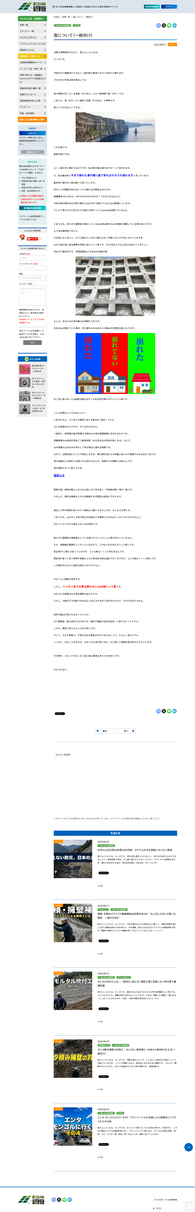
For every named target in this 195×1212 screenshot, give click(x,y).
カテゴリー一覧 (27, 31)
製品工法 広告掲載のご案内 (32, 119)
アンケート (25, 106)
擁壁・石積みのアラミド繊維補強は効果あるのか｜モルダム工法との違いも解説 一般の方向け (137, 915)
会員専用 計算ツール (30, 56)
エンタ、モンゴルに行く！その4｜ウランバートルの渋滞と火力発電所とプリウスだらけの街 (137, 1119)
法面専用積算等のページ (31, 62)
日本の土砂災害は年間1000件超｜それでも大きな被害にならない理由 (135, 850)
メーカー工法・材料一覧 (31, 68)
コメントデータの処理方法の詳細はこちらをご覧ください (135, 818)
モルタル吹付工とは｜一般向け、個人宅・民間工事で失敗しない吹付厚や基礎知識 (137, 983)
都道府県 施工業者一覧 (30, 88)
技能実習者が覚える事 (30, 100)
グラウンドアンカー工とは (32, 43)
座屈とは (59, 475)
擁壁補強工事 (104, 1045)
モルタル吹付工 (123, 977)
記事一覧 (24, 24)
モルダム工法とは (28, 37)
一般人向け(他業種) (62, 25)
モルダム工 (103, 909)
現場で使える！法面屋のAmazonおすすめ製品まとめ (32, 78)
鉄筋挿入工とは (27, 49)
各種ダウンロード (28, 94)
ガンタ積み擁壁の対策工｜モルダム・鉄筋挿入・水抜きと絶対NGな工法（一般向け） (137, 1051)
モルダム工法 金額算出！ (32, 18)
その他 (76, 25)
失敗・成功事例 (27, 113)
